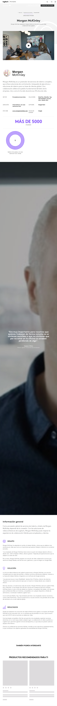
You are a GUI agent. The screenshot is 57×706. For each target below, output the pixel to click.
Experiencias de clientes (28, 12)
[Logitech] (10, 1)
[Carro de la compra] (51, 2)
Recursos (20, 12)
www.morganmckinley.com (20, 111)
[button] (7, 5)
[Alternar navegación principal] (55, 1)
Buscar (47, 2)
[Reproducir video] (28, 45)
